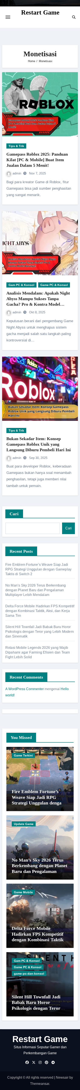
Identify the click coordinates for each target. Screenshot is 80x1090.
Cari (14, 513)
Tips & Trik (16, 146)
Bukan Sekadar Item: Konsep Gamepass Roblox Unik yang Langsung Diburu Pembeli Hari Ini (38, 444)
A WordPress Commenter (24, 689)
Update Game (23, 824)
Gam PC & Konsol (21, 285)
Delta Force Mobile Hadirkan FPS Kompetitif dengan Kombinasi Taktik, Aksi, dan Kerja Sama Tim (39, 610)
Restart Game (40, 12)
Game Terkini (23, 755)
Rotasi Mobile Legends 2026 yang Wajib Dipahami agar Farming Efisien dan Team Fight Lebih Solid (37, 652)
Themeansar (39, 1084)
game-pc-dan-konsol (29, 973)
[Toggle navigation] (8, 17)
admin (17, 173)
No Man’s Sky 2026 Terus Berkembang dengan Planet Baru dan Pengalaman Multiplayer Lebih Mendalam (35, 590)
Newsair (62, 1077)
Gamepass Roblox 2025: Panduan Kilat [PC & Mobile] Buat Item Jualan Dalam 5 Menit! (37, 160)
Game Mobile (23, 892)
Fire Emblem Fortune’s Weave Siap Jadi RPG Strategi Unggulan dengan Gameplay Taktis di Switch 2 (38, 569)
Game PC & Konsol (54, 285)
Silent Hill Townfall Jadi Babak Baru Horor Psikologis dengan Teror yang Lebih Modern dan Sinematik (39, 631)
